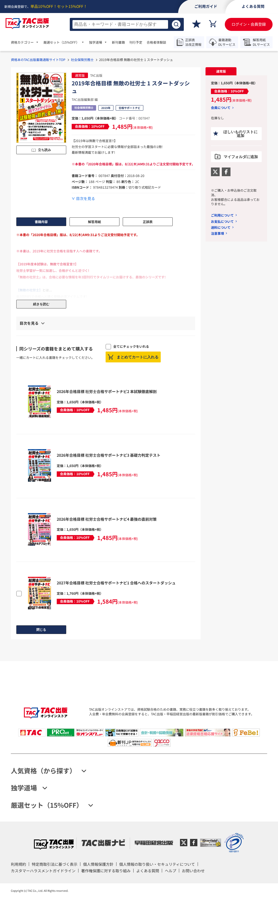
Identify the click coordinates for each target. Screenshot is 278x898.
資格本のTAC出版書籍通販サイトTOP (38, 59)
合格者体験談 (156, 42)
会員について (220, 107)
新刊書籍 (118, 42)
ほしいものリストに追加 (240, 134)
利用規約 (18, 864)
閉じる (41, 630)
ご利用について (222, 215)
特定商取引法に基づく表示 (54, 864)
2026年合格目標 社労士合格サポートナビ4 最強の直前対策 (107, 519)
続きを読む (41, 304)
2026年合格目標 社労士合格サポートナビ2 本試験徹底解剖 (107, 391)
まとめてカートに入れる (138, 357)
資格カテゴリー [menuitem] (22, 42)
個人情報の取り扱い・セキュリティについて (157, 864)
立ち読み (44, 150)
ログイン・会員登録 (249, 24)
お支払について (222, 221)
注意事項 (217, 233)
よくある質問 (147, 871)
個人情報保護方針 (98, 864)
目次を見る (85, 198)
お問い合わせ (193, 871)
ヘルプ (170, 871)
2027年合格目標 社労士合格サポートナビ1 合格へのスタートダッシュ (116, 582)
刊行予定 (135, 42)
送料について (220, 227)
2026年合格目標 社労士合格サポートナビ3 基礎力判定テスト (108, 455)
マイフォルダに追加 (241, 157)
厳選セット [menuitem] (61, 42)
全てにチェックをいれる (131, 346)
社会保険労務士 (82, 59)
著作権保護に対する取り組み (106, 871)
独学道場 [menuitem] (95, 42)
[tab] (221, 71)
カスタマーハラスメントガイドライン (43, 871)
